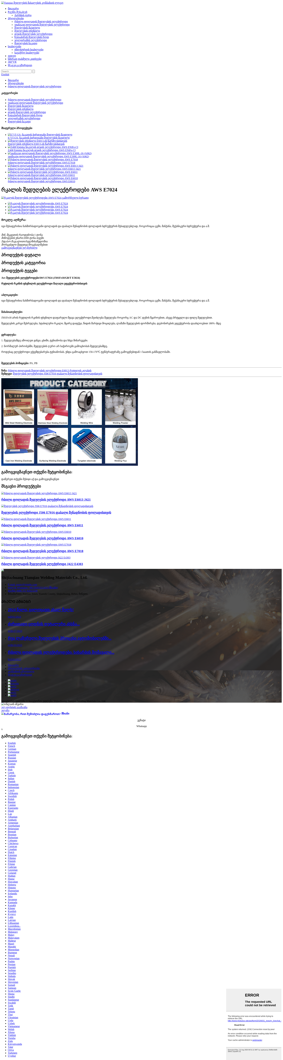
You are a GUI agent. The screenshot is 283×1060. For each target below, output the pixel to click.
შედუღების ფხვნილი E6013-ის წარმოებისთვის (36, 144)
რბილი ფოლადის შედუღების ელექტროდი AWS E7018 (41, 162)
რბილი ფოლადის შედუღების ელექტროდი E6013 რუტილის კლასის (49, 370)
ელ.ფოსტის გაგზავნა (14, 707)
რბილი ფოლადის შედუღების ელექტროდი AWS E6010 (41, 181)
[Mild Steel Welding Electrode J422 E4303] (35, 557)
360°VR (12, 61)
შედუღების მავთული (27, 27)
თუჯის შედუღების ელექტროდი (33, 34)
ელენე (5, 710)
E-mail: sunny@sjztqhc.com (22, 584)
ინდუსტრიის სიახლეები (28, 49)
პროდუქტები (16, 18)
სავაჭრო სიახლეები (26, 52)
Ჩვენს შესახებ (17, 12)
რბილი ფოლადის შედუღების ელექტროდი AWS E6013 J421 (44, 169)
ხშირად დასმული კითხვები (24, 59)
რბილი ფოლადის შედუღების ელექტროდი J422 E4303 (42, 564)
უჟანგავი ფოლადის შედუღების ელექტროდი (42, 24)
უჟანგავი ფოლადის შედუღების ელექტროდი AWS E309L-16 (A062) (48, 156)
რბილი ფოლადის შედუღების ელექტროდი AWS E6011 (41, 175)
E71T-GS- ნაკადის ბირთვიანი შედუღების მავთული (39, 137)
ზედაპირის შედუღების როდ (31, 37)
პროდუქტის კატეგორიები (24, 668)
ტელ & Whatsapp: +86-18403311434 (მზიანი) (33, 587)
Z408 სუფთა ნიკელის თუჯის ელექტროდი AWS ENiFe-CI (41, 150)
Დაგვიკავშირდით (20, 65)
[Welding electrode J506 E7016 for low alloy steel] (47, 506)
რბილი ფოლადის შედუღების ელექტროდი (41, 21)
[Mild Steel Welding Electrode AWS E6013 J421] (39, 493)
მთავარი (13, 8)
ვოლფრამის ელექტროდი (30, 40)
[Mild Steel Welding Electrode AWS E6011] (36, 519)
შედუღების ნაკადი (25, 43)
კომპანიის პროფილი (21, 671)
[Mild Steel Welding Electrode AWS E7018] (36, 544)
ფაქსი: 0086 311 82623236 (23, 590)
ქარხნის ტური (22, 15)
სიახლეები (14, 46)
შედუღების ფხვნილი (27, 31)
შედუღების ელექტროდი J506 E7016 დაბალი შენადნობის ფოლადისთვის (57, 373)
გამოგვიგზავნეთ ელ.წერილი (19, 247)
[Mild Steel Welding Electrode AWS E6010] (36, 531)
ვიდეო (12, 55)
